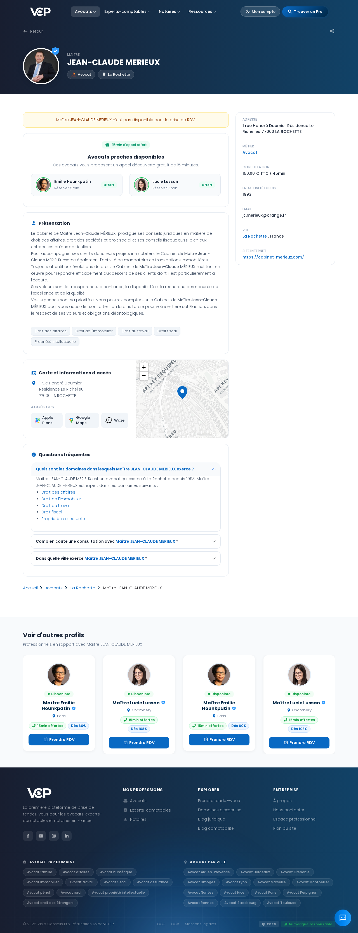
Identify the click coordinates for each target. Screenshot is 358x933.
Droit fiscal (167, 331)
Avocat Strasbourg (240, 902)
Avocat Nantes (200, 892)
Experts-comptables (125, 11)
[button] (182, 392)
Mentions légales (200, 924)
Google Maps (83, 420)
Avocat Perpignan (302, 892)
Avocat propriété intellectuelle (118, 892)
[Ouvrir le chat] (343, 918)
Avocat (249, 152)
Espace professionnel (294, 819)
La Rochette (82, 588)
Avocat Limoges (201, 882)
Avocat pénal (38, 892)
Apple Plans (47, 420)
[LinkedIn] (67, 836)
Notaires (167, 11)
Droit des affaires (51, 331)
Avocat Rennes (201, 902)
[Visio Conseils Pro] (40, 11)
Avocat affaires (76, 872)
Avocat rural (71, 892)
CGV (175, 924)
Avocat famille (39, 872)
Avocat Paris (265, 892)
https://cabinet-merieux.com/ (273, 257)
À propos (282, 800)
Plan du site (284, 828)
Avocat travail (81, 882)
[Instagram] (54, 836)
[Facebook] (28, 836)
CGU (161, 924)
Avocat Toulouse (281, 902)
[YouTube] (41, 836)
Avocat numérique (116, 872)
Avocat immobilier (43, 882)
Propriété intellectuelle (55, 341)
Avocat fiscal (115, 882)
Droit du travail (135, 331)
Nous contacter (288, 810)
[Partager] (332, 31)
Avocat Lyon (236, 882)
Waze (119, 420)
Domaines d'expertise (219, 810)
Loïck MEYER (103, 924)
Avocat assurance (152, 882)
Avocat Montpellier (312, 882)
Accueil (30, 588)
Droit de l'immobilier (94, 331)
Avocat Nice (234, 892)
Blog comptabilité (216, 828)
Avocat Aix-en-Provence (209, 872)
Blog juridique (211, 819)
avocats (54, 588)
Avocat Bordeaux (255, 872)
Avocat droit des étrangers (50, 902)
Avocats (83, 11)
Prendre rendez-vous (219, 800)
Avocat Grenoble (295, 872)
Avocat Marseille (272, 882)
